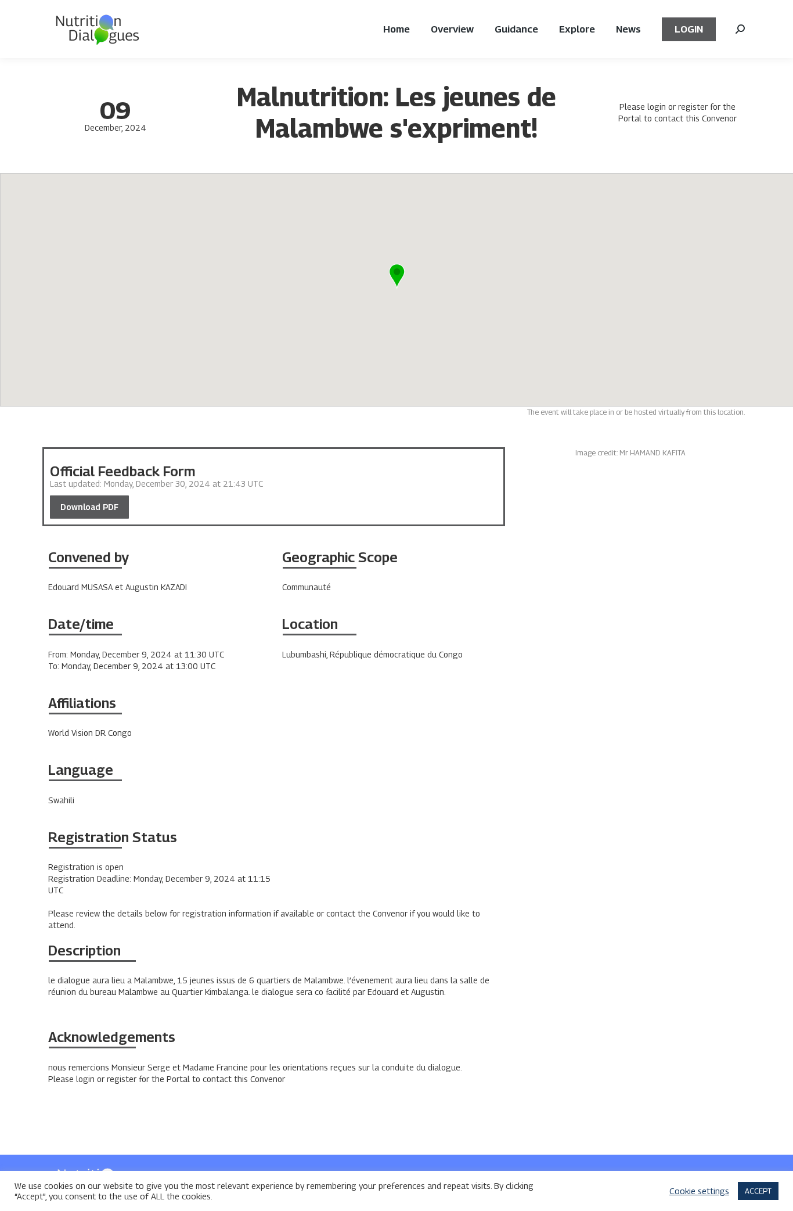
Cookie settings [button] (699, 1191)
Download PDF (89, 507)
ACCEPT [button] (758, 1190)
